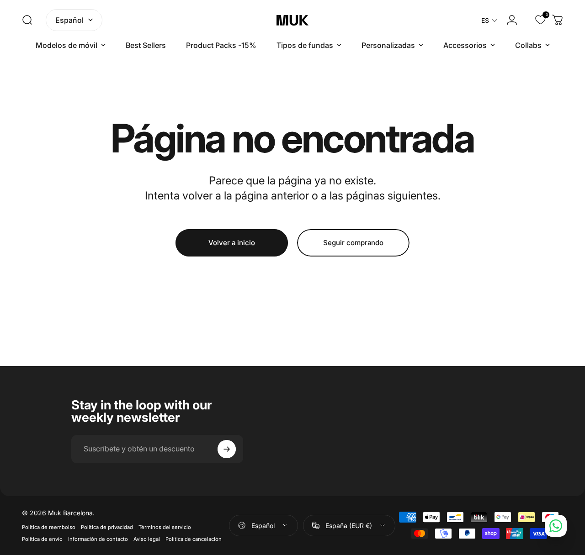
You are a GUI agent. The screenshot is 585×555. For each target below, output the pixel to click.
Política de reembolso (48, 527)
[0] (535, 20)
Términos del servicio (164, 527)
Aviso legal (146, 539)
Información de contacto (98, 539)
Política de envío (42, 539)
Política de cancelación (193, 539)
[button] (489, 20)
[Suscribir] (227, 449)
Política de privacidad (107, 527)
